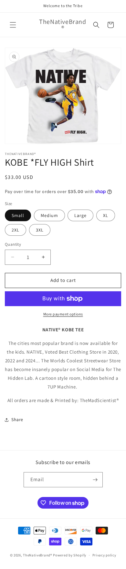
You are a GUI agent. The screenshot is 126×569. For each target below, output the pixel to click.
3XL (40, 230)
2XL (15, 230)
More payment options (63, 314)
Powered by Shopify (69, 555)
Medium (49, 215)
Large (80, 215)
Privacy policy (104, 555)
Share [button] (17, 419)
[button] (13, 25)
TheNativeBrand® (37, 555)
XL (105, 215)
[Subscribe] (95, 479)
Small (18, 215)
